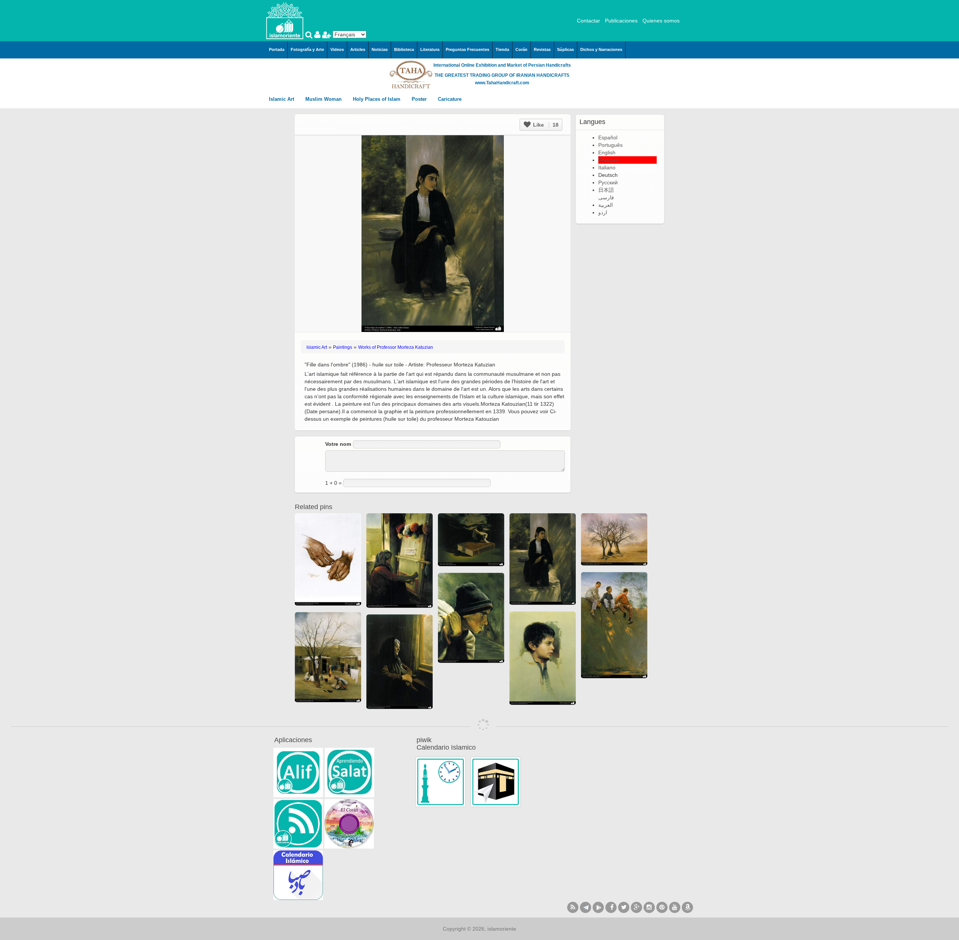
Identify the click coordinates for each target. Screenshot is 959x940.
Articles (357, 49)
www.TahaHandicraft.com (502, 82)
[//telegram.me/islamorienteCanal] (585, 907)
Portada (276, 49)
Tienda (502, 49)
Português (610, 145)
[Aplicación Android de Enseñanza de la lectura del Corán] (298, 772)
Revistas (542, 49)
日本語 (606, 190)
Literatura (429, 49)
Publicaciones (621, 21)
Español (607, 137)
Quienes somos (661, 21)
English (606, 152)
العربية (605, 205)
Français (608, 160)
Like (545, 125)
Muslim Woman (324, 99)
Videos (337, 49)
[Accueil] (284, 20)
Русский (608, 182)
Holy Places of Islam (377, 99)
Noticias (380, 49)
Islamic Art (282, 99)
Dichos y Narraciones (601, 49)
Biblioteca (404, 49)
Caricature (450, 99)
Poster (420, 99)
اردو (602, 212)
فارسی (606, 197)
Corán (521, 49)
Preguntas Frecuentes (467, 49)
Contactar (588, 21)
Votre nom (338, 444)
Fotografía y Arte (307, 49)
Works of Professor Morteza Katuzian (395, 347)
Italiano (606, 167)
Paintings (342, 347)
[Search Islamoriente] (309, 36)
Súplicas (565, 49)
